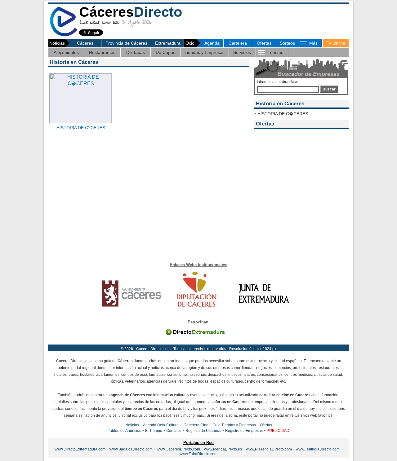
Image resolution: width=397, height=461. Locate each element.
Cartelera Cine (196, 425)
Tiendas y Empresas (205, 52)
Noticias (132, 425)
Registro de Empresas (244, 430)
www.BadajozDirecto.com (131, 449)
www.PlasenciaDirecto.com (269, 449)
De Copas (165, 52)
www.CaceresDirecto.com (178, 449)
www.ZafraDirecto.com (198, 454)
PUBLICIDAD (278, 430)
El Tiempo (153, 430)
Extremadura (168, 43)
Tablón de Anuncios (124, 430)
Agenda (212, 43)
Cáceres (85, 43)
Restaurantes (102, 52)
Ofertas (264, 43)
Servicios (242, 52)
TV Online (335, 43)
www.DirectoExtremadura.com (80, 449)
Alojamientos (66, 52)
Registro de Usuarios (203, 430)
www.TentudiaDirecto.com (318, 449)
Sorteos (287, 43)
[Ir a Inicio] (63, 35)
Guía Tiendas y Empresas (234, 425)
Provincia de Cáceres (126, 43)
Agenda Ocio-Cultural (161, 425)
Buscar (329, 89)
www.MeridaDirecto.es (223, 449)
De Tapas (135, 52)
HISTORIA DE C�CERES (282, 113)
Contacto (173, 430)
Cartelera (238, 43)
